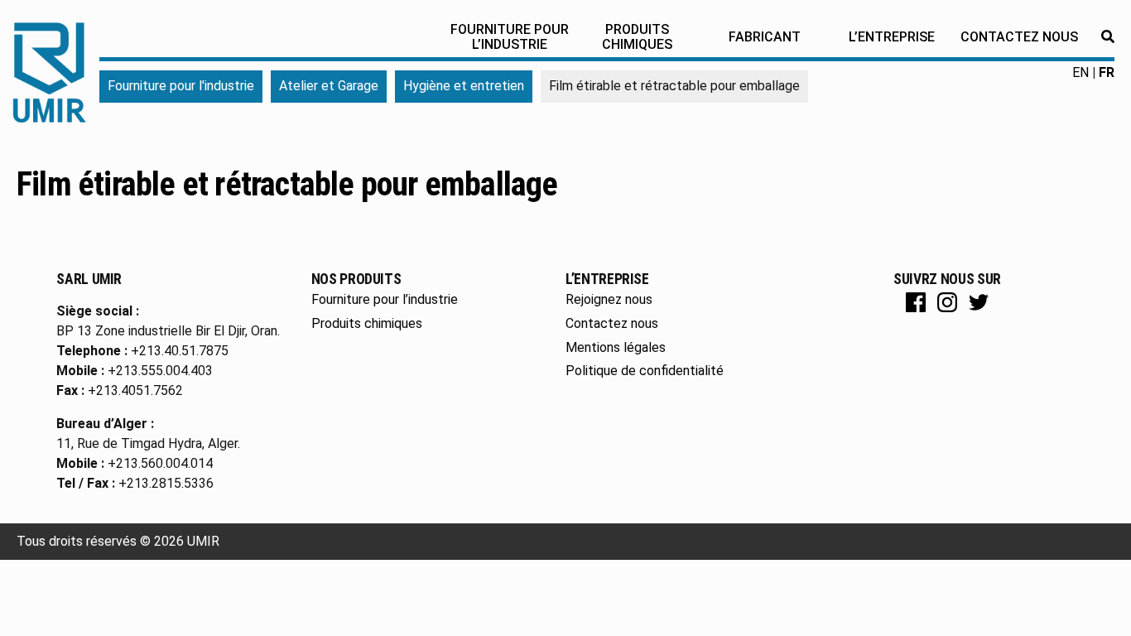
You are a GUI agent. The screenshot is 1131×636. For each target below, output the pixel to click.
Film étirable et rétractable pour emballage (287, 184)
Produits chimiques (637, 37)
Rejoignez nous (609, 299)
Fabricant (765, 37)
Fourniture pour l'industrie (181, 86)
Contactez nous (1019, 37)
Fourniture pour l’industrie (509, 37)
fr (1106, 72)
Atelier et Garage (328, 86)
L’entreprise (892, 37)
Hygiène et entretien (463, 86)
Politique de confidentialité (645, 370)
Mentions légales (616, 347)
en (1080, 72)
